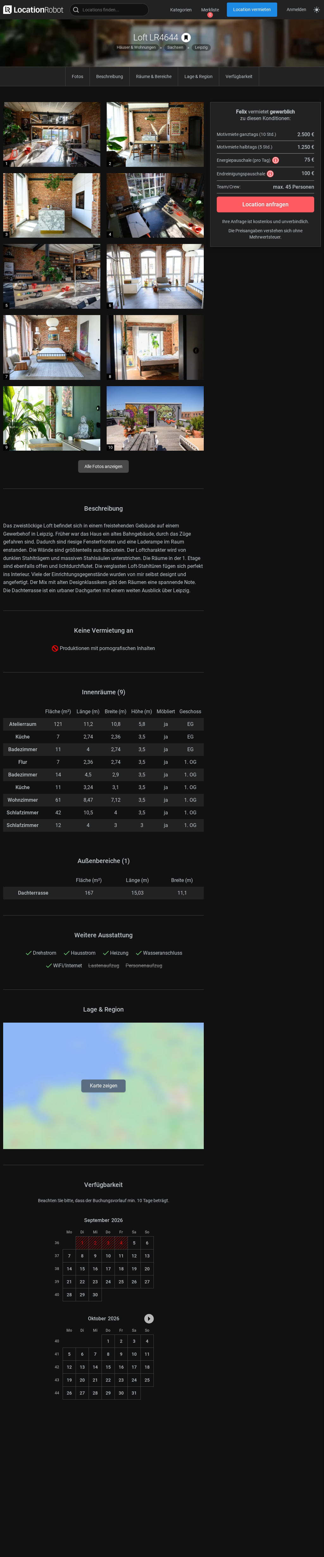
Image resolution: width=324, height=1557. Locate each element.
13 (147, 1255)
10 (108, 1255)
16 (95, 1268)
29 (82, 1294)
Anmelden (296, 9)
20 (147, 1268)
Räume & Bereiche (153, 76)
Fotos (77, 76)
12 (134, 1255)
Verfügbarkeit (239, 76)
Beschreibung (109, 76)
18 (121, 1268)
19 (134, 1268)
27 (147, 1281)
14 (69, 1268)
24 (108, 1281)
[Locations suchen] (109, 9)
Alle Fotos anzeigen (103, 466)
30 (95, 1294)
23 (95, 1281)
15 (82, 1268)
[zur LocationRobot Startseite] (31, 9)
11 (121, 1255)
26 (134, 1281)
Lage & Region (198, 76)
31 (134, 1393)
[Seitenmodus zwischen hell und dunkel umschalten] (317, 10)
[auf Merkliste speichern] (186, 37)
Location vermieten (252, 9)
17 (108, 1268)
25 (121, 1281)
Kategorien (181, 9)
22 (82, 1281)
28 (69, 1294)
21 (69, 1281)
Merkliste (210, 9)
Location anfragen (265, 204)
